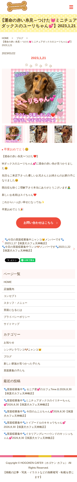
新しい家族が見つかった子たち (22, 363)
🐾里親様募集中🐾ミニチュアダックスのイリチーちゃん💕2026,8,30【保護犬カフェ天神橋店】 (37, 402)
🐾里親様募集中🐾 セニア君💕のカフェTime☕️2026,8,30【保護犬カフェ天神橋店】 (38, 391)
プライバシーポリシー (17, 316)
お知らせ (9, 342)
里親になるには (13, 309)
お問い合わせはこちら (38, 222)
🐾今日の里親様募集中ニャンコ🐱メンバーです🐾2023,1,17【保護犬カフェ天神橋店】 (34, 241)
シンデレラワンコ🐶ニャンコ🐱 (22, 349)
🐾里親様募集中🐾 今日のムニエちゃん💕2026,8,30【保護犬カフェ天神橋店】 (38, 413)
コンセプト (10, 295)
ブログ (19, 38)
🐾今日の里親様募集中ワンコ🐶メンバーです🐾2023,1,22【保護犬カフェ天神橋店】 (36, 248)
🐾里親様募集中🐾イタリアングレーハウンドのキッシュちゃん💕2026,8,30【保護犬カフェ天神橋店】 (38, 435)
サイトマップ (11, 323)
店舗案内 (9, 289)
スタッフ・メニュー (15, 302)
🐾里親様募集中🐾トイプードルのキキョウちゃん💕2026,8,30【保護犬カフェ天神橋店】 (35, 424)
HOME (5, 38)
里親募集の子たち (14, 370)
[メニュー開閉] (71, 7)
